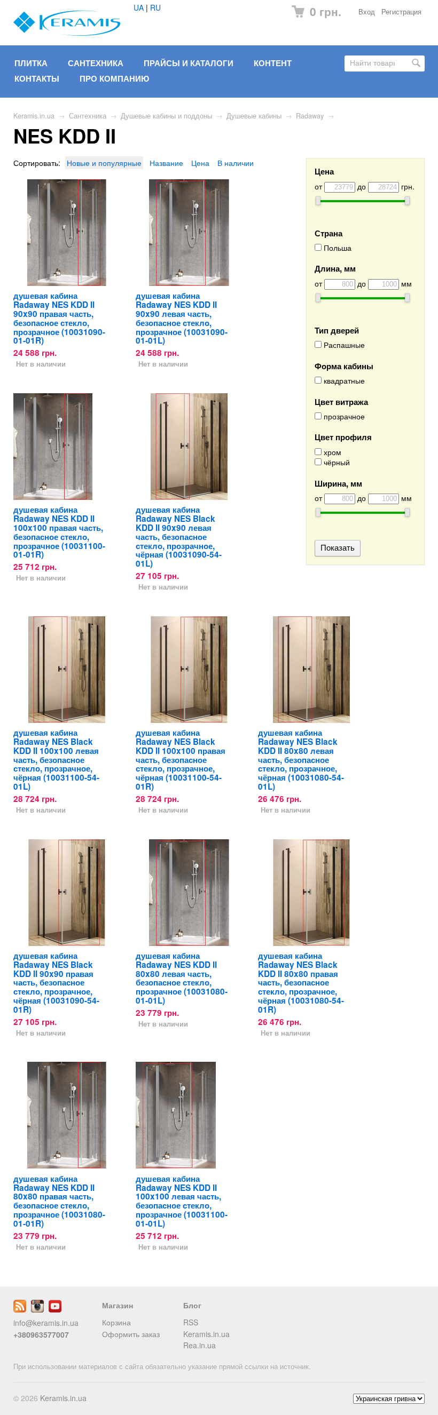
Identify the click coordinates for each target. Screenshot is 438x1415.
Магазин (117, 1305)
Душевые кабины (253, 116)
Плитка (31, 63)
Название (166, 162)
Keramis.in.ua (33, 116)
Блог (192, 1305)
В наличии (235, 162)
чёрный (336, 462)
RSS (190, 1322)
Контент (273, 63)
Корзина (116, 1322)
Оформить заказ (131, 1334)
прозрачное (343, 416)
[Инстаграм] (37, 1309)
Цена (200, 162)
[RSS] (19, 1309)
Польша (336, 248)
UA (139, 7)
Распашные (343, 345)
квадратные (343, 381)
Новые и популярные (104, 162)
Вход (366, 12)
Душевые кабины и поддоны (166, 116)
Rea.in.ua (199, 1345)
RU (155, 7)
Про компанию (114, 78)
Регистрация (401, 12)
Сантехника (95, 63)
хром (331, 452)
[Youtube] (55, 1309)
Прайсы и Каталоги (188, 63)
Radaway (310, 116)
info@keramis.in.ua (46, 1322)
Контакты (36, 78)
